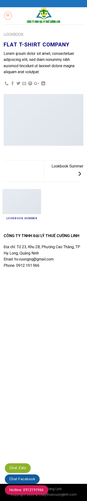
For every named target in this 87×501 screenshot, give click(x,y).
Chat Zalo (17, 468)
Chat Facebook (22, 479)
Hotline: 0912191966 (26, 490)
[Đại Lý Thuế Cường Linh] (43, 15)
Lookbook (13, 34)
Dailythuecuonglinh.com (58, 495)
